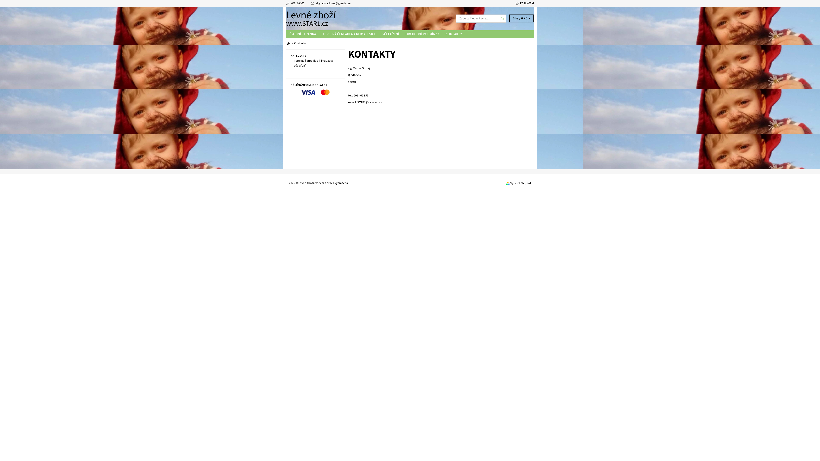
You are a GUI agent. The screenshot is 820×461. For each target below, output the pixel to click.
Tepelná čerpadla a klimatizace (349, 34)
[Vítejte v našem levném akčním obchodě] (288, 43)
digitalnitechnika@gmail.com (333, 3)
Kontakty (453, 34)
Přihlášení (527, 3)
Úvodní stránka (302, 34)
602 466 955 (297, 3)
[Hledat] (502, 19)
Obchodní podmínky (422, 34)
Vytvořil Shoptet (520, 183)
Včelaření (390, 34)
